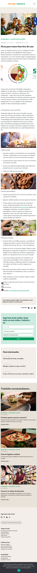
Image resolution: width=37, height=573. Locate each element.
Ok (19, 570)
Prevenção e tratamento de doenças (9, 530)
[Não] (35, 567)
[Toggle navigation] (34, 3)
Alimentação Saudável (6, 556)
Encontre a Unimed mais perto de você (11, 522)
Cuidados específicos (6, 537)
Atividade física (4, 558)
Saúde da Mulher (5, 532)
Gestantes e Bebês (5, 544)
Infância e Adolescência (6, 546)
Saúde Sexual (4, 535)
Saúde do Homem (5, 533)
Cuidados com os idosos (6, 549)
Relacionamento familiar (6, 547)
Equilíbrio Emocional (5, 559)
